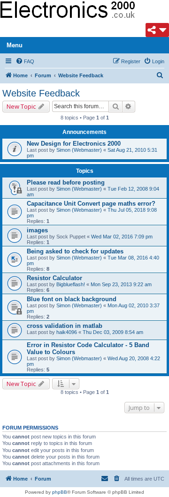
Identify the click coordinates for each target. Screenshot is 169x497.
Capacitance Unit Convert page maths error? (91, 203)
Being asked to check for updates (75, 251)
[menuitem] (24, 61)
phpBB (59, 492)
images (37, 230)
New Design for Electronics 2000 (74, 143)
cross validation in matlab (64, 325)
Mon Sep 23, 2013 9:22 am (121, 284)
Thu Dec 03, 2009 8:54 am (113, 332)
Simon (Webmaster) (79, 150)
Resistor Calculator (54, 278)
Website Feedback (41, 93)
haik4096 (66, 332)
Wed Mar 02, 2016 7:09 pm (122, 236)
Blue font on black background (71, 299)
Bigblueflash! (70, 284)
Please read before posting (66, 182)
